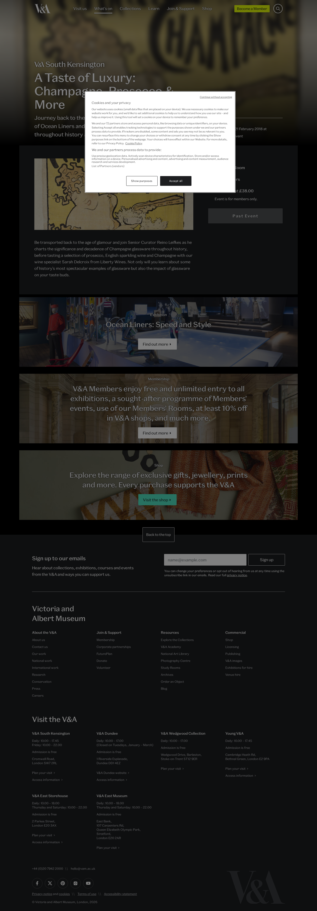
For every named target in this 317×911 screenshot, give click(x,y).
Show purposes (141, 180)
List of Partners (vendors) (108, 165)
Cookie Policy (133, 143)
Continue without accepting (216, 97)
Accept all (176, 180)
